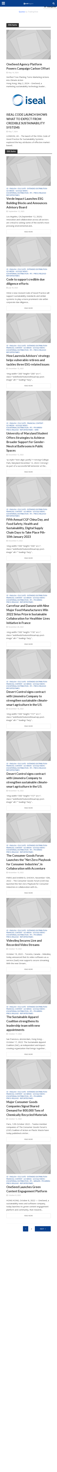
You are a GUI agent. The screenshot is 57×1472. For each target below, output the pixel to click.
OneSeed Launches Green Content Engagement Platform (26, 1189)
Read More (28, 232)
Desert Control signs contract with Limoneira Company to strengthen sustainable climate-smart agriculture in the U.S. (27, 698)
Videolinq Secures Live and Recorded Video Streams (24, 943)
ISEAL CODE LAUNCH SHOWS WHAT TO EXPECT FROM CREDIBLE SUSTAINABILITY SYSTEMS (26, 121)
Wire (37, 430)
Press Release (40, 193)
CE (7, 189)
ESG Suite (22, 189)
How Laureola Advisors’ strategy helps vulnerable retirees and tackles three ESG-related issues (28, 360)
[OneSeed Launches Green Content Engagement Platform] (28, 1159)
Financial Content (14, 348)
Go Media (10, 191)
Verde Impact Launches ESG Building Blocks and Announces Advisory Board (26, 203)
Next (42, 1229)
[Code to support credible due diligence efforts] (28, 251)
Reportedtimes (13, 195)
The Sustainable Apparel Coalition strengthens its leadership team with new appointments (23, 1023)
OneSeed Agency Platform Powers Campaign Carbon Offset (28, 66)
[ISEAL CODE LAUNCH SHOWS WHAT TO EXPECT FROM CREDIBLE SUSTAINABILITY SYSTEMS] (28, 100)
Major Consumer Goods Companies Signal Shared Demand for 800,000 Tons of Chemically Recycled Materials (26, 1108)
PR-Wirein (38, 428)
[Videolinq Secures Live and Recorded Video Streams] (28, 912)
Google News (22, 191)
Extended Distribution (37, 189)
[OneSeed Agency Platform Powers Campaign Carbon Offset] (28, 44)
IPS (31, 193)
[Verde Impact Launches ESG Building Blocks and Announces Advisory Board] (28, 170)
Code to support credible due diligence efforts (25, 281)
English (13, 189)
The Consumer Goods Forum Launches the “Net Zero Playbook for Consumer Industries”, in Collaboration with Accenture (28, 862)
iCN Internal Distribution (17, 193)
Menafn (37, 1181)
